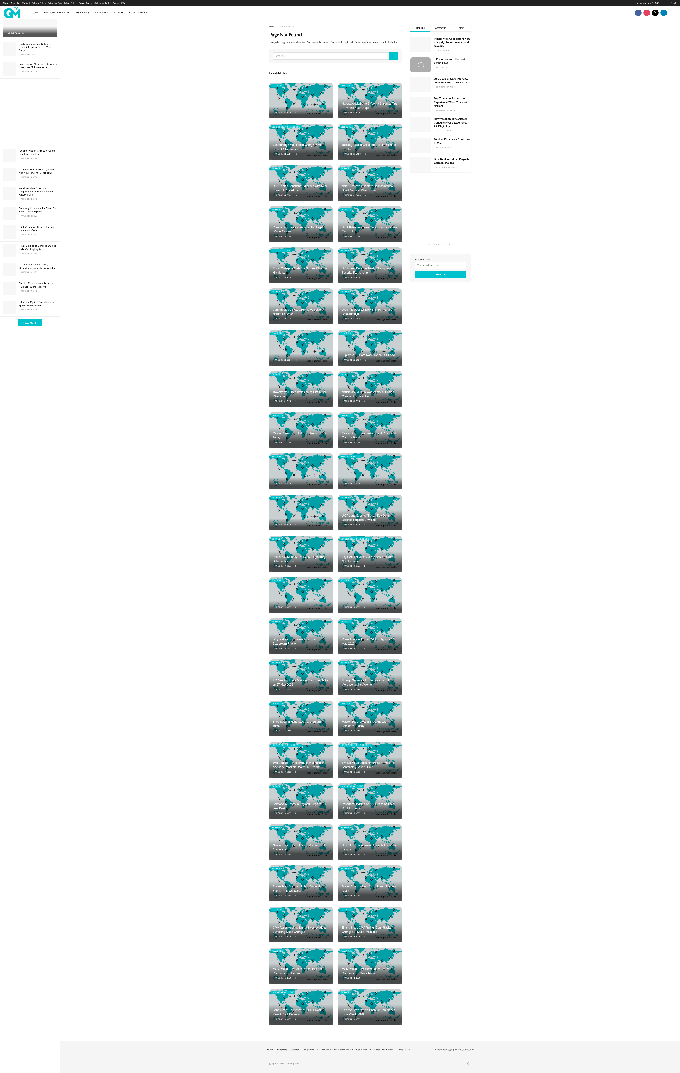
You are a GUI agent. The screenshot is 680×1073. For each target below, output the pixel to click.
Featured (277, 86)
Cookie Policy (85, 3)
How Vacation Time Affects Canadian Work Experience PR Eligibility (450, 122)
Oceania (346, 209)
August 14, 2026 (282, 937)
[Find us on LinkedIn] (663, 12)
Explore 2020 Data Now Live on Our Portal (368, 355)
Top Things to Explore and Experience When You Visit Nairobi (450, 102)
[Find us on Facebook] (638, 12)
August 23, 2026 (282, 236)
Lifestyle (101, 12)
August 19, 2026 (282, 566)
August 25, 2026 (282, 113)
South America (281, 251)
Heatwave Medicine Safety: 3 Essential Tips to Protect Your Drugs (35, 47)
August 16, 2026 (282, 772)
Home (34, 12)
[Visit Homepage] (12, 12)
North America (350, 456)
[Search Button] (676, 12)
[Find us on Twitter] (655, 12)
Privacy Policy (39, 3)
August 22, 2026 (282, 319)
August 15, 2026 (282, 854)
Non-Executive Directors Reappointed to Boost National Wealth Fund (36, 191)
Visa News (82, 12)
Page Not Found (286, 26)
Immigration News (57, 12)
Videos (118, 12)
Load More (30, 323)
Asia (343, 374)
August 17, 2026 (351, 689)
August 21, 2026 (282, 401)
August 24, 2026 (282, 154)
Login (674, 3)
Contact (26, 3)
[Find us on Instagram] (646, 12)
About (5, 3)
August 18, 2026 (282, 648)
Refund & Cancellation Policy (62, 3)
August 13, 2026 (282, 1019)
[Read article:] (301, 101)
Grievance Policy (102, 3)
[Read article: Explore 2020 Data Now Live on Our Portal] (370, 348)
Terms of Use (119, 3)
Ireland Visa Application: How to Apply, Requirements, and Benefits (452, 42)
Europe (276, 168)
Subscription (138, 12)
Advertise (15, 3)
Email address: (422, 259)
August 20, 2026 (282, 483)
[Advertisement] (30, 111)
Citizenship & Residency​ (287, 127)
